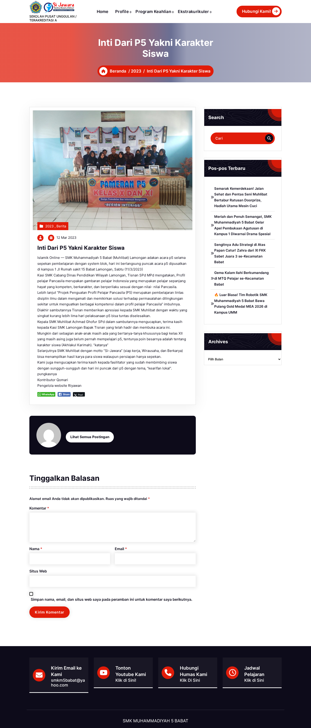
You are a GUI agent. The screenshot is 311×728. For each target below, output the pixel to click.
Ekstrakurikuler (193, 11)
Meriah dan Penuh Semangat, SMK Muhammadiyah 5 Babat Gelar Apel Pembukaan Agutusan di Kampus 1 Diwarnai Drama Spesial (243, 225)
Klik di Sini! (125, 680)
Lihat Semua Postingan (89, 437)
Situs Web (38, 571)
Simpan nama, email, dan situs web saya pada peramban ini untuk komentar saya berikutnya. (111, 599)
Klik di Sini (254, 680)
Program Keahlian (153, 11)
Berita (61, 226)
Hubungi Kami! (256, 11)
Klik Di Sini (190, 680)
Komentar (39, 508)
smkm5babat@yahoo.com (68, 682)
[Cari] (269, 138)
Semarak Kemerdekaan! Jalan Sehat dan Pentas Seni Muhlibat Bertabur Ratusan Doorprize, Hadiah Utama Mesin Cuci (240, 197)
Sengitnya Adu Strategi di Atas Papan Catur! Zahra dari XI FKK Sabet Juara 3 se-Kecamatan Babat (240, 253)
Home (103, 11)
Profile (122, 11)
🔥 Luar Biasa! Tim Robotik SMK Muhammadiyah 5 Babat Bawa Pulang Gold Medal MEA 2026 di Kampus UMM (240, 304)
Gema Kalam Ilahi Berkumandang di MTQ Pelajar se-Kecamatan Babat (241, 278)
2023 (136, 71)
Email (121, 548)
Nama (35, 548)
